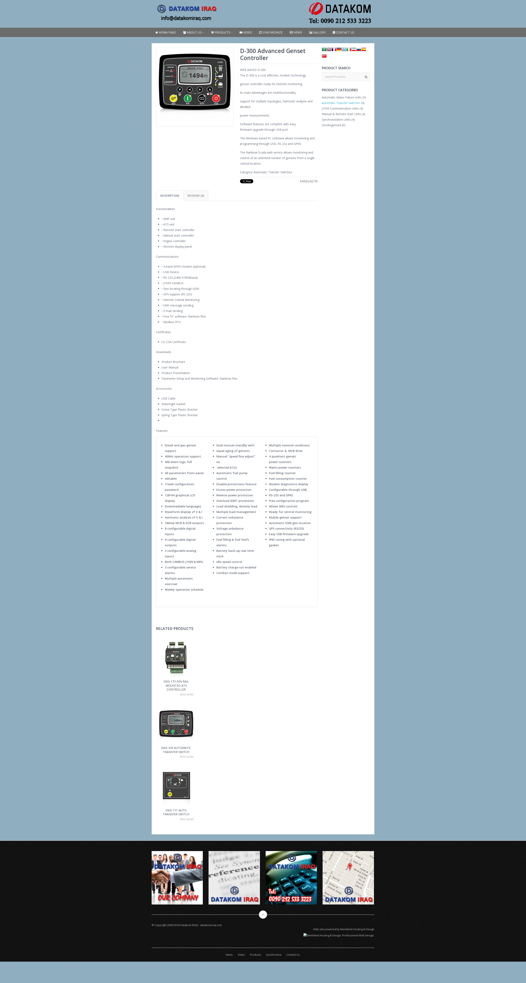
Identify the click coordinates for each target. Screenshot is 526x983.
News (297, 32)
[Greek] (343, 50)
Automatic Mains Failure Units (342, 97)
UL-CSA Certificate (173, 342)
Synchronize (272, 32)
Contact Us (344, 32)
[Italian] (348, 50)
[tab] (169, 195)
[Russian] (358, 50)
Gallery (318, 32)
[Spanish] (363, 50)
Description (169, 196)
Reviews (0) (196, 196)
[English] (329, 50)
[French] (334, 50)
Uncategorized (331, 125)
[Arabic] (324, 50)
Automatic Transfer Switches (273, 172)
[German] (339, 50)
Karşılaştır (309, 181)
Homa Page (167, 32)
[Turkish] (324, 57)
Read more (187, 694)
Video (247, 32)
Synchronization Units (336, 119)
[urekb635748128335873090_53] (195, 121)
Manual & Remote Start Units (341, 114)
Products (222, 32)
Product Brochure (173, 362)
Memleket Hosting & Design (357, 929)
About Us (194, 32)
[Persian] (353, 50)
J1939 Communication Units (340, 108)
